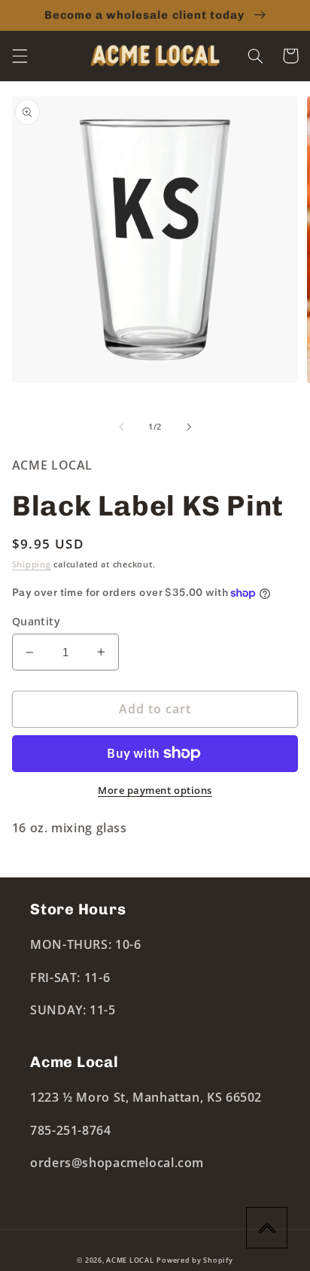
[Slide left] (121, 426)
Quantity (36, 621)
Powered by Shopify (194, 1260)
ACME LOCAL (129, 1260)
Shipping (31, 564)
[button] (19, 55)
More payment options (155, 790)
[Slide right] (188, 426)
